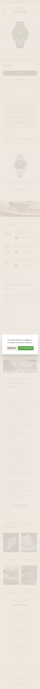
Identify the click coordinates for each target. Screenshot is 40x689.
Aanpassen (12, 348)
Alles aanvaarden (25, 348)
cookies (27, 340)
